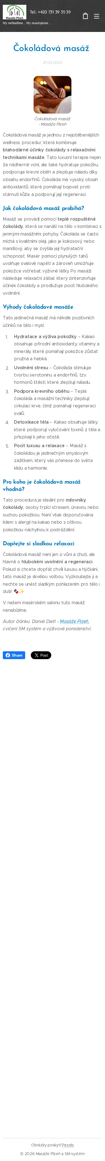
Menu (96, 16)
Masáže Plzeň (74, 621)
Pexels (68, 1145)
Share (17, 655)
